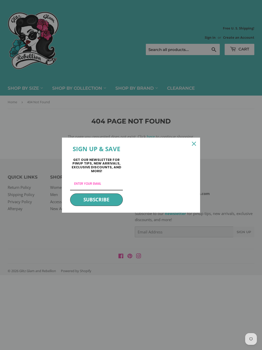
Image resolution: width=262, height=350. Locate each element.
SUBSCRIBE (96, 199)
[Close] (194, 144)
